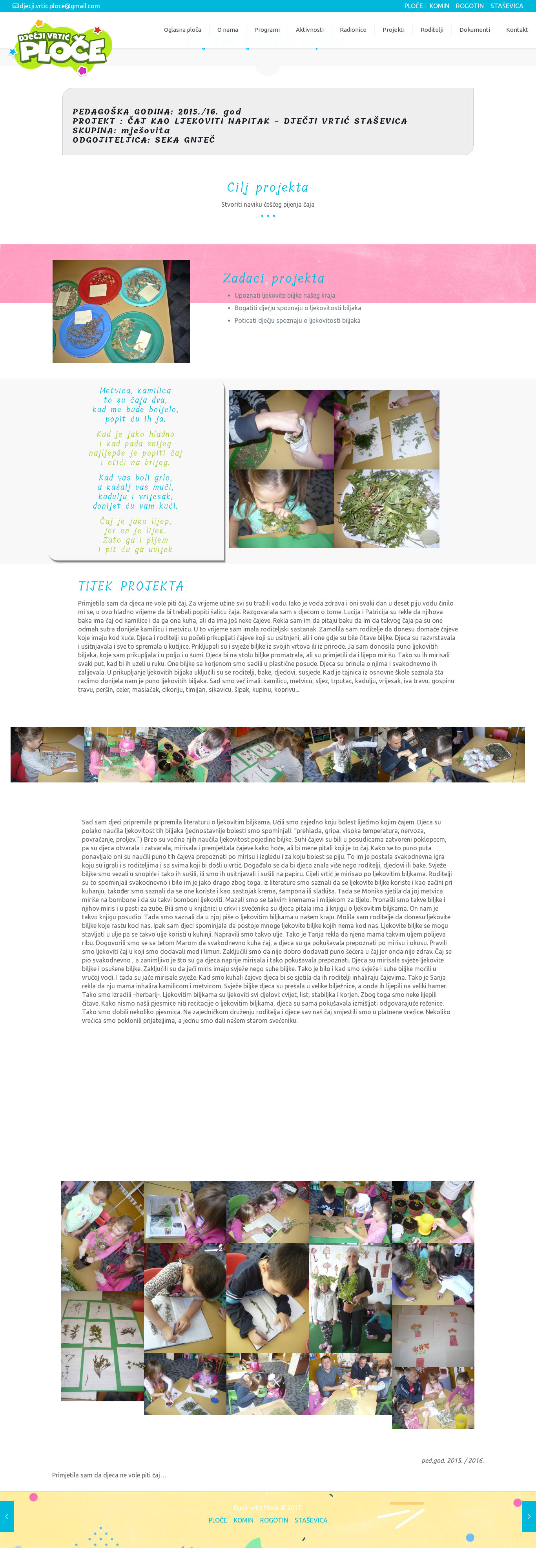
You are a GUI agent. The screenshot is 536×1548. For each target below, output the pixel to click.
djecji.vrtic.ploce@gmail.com (60, 5)
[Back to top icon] (498, 1531)
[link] (121, 311)
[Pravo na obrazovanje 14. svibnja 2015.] (7, 1516)
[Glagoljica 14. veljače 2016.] (529, 1516)
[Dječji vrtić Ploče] (60, 47)
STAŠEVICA (506, 5)
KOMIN (439, 5)
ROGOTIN (470, 5)
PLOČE (414, 5)
